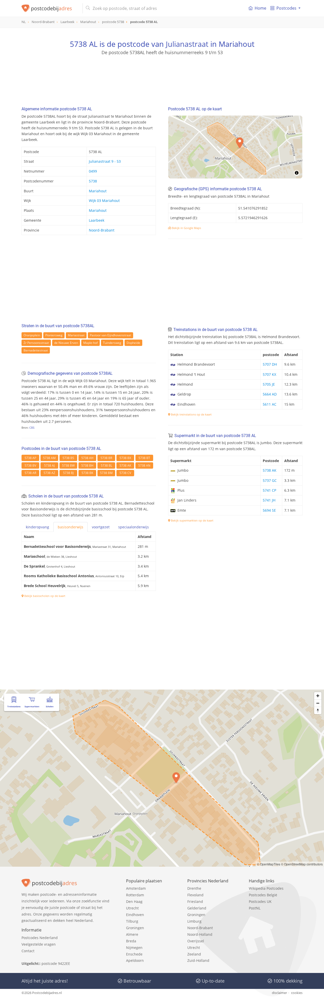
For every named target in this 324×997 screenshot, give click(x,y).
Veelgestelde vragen (39, 944)
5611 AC (269, 404)
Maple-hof (90, 343)
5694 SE (269, 510)
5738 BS (68, 458)
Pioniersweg (54, 335)
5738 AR (30, 473)
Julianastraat (187, 44)
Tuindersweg (112, 343)
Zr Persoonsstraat (36, 343)
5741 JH (269, 500)
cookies (296, 992)
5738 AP (30, 458)
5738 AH (87, 458)
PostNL (254, 908)
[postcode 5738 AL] (50, 8)
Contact (28, 950)
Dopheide (133, 343)
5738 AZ (49, 473)
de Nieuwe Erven (66, 343)
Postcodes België (263, 894)
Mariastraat (76, 335)
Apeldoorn (135, 960)
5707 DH (270, 364)
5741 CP (269, 490)
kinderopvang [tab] (37, 527)
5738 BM (106, 473)
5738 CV (125, 473)
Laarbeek (96, 220)
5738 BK (87, 473)
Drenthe (194, 888)
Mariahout (98, 191)
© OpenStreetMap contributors (302, 864)
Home (260, 8)
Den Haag (134, 901)
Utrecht (132, 908)
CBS (31, 427)
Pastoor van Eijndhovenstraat (110, 335)
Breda (131, 941)
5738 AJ (49, 465)
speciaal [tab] (133, 527)
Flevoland (195, 894)
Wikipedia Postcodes (266, 888)
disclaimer (279, 992)
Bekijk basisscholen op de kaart (44, 596)
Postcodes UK (260, 901)
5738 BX (125, 458)
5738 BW (68, 465)
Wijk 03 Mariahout (104, 200)
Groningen (135, 927)
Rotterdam (135, 894)
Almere (132, 934)
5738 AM (49, 458)
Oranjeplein (32, 335)
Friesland (195, 901)
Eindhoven (135, 914)
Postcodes (286, 8)
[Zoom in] (317, 695)
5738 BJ (68, 473)
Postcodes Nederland (40, 937)
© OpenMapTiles (268, 864)
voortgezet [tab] (101, 527)
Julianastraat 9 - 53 (105, 161)
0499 (93, 171)
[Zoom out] (317, 703)
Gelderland (196, 908)
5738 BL (106, 465)
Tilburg (132, 921)
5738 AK (125, 465)
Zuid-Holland (198, 960)
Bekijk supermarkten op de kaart (191, 520)
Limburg (194, 921)
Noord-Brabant (101, 230)
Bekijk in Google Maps (186, 228)
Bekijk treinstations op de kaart (191, 414)
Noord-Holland (199, 934)
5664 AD (270, 394)
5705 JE (269, 384)
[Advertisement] (162, 78)
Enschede (134, 954)
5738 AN (144, 465)
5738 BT (144, 458)
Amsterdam (136, 888)
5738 (93, 181)
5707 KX (269, 374)
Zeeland (194, 954)
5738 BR (106, 458)
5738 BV (30, 465)
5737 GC (270, 480)
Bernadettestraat (36, 350)
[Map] (235, 147)
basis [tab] (70, 527)
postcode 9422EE (56, 963)
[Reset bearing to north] (317, 710)
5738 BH (87, 465)
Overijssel (195, 941)
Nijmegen (134, 947)
